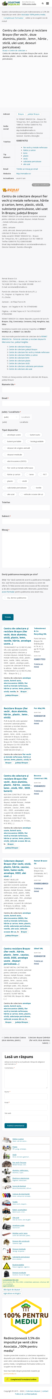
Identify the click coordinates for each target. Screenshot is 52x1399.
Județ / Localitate (11, 412)
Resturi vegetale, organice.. (21, 1266)
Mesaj (5, 530)
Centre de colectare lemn (19, 358)
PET (45, 474)
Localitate (24, 422)
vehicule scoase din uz (33, 494)
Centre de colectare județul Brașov (23, 349)
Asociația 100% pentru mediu (33, 14)
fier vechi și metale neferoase (35, 147)
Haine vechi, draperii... (19, 1203)
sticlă (25, 159)
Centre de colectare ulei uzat (20, 369)
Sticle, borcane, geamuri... (21, 1156)
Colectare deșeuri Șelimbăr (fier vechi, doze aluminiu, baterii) (39, 1040)
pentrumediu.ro (10, 1373)
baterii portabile (14, 441)
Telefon (6, 502)
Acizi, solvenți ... (21, 1258)
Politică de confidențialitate (26, 1394)
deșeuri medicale (14, 454)
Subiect (6, 516)
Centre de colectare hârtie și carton (23, 355)
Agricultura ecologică (12, 1293)
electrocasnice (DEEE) (16, 461)
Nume (7, 1092)
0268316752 (22, 140)
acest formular (8, 591)
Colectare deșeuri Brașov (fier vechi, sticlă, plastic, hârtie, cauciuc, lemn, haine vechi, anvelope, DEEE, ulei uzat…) (17, 868)
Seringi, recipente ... (19, 1250)
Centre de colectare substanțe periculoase (26, 366)
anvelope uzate (14, 434)
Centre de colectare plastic (20, 360)
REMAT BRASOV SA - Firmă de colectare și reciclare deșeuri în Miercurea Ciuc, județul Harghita (24, 339)
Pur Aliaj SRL (39, 708)
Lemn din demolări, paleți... (21, 1234)
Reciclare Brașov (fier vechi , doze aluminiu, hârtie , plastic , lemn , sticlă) (16, 713)
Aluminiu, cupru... (20, 1171)
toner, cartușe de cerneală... (21, 1195)
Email (5, 398)
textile (38, 487)
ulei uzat (26, 164)
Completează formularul (13, 18)
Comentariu (10, 1068)
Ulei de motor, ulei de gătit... (22, 1219)
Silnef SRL (38, 948)
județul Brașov (34, 114)
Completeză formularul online (23, 1379)
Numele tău (8, 384)
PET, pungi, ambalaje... (19, 1148)
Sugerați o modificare (41, 185)
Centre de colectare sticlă (19, 363)
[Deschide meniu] (47, 3)
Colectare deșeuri (33, 1391)
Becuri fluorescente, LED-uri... (22, 1187)
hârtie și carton (29, 150)
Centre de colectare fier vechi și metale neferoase (29, 352)
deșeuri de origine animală (18, 448)
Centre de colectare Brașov (20, 346)
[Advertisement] (26, 82)
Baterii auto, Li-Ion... (19, 1211)
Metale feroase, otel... (19, 1163)
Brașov (21, 114)
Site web (8, 1113)
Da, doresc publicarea (16, 597)
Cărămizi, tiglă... (20, 1242)
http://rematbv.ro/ (23, 173)
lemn (25, 153)
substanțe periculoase (32, 161)
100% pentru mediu (29, 4)
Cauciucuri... (18, 1226)
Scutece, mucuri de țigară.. (21, 1274)
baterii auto (35, 434)
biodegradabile (37, 441)
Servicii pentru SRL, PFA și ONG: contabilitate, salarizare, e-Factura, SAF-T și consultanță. (26, 1283)
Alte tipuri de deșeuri (12, 1289)
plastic (26, 156)
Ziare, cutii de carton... (20, 1140)
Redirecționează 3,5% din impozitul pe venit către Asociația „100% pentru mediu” (22, 1344)
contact (45, 1391)
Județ (4, 422)
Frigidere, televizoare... (20, 1179)
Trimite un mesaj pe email (27, 169)
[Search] (43, 3)
